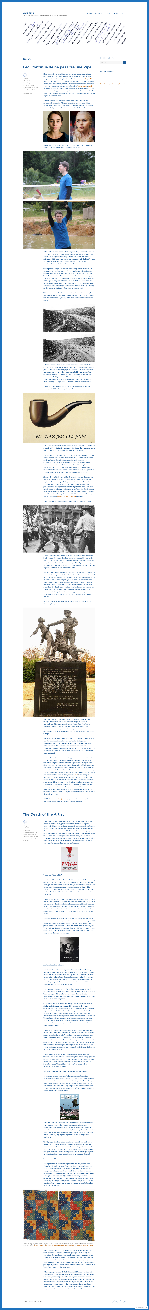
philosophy (31, 89)
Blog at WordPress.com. (35, 1301)
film (26, 85)
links (31, 87)
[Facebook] (113, 1301)
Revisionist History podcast (66, 496)
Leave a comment (28, 93)
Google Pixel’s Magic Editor (83, 79)
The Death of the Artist (43, 814)
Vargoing (28, 12)
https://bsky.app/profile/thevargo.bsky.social (112, 84)
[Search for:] (111, 62)
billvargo (25, 78)
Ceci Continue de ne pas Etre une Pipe (57, 67)
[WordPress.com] (124, 1301)
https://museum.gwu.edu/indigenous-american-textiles (48, 1245)
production (26, 836)
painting (25, 89)
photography (26, 90)
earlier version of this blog (59, 799)
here (76, 775)
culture (32, 832)
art (23, 85)
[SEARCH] (124, 62)
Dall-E (85, 86)
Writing (89, 13)
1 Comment (26, 840)
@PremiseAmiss (107, 71)
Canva (80, 86)
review (29, 838)
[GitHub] (120, 1301)
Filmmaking (98, 13)
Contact (123, 13)
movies (36, 87)
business (27, 832)
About (116, 13)
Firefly (90, 86)
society (34, 838)
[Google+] (116, 1301)
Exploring (108, 13)
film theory (31, 85)
